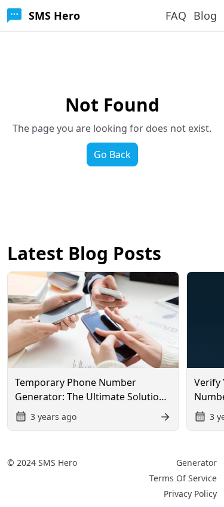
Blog (205, 15)
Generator (196, 462)
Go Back (112, 154)
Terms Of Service (183, 478)
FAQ (175, 15)
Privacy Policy (190, 493)
